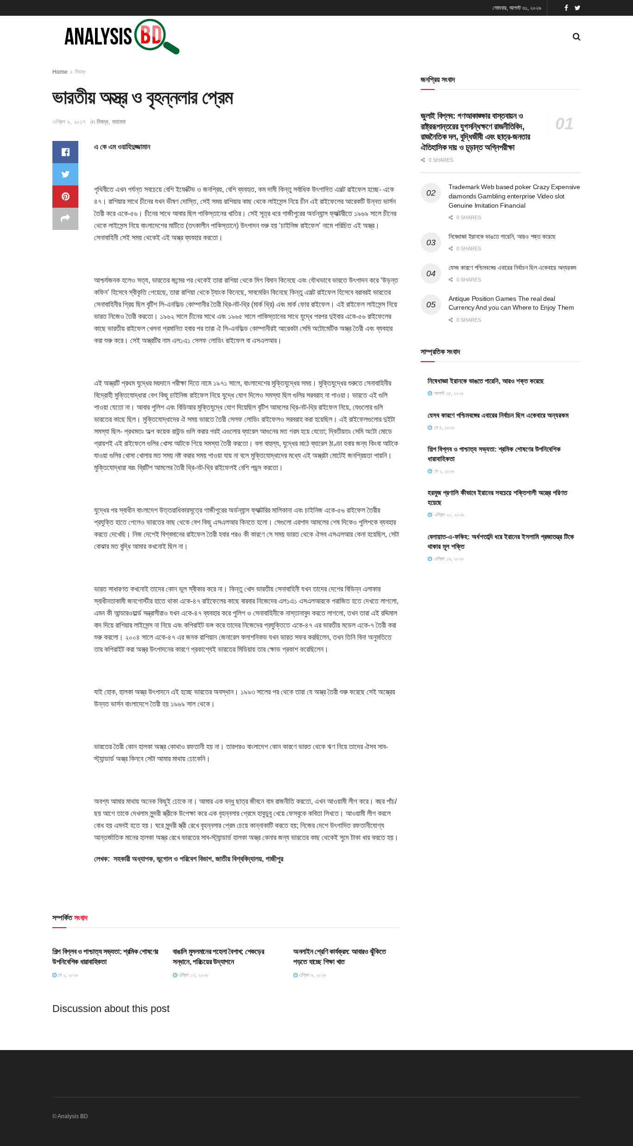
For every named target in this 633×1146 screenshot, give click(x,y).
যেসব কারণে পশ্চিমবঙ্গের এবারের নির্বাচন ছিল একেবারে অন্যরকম (512, 267)
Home (60, 72)
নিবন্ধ (80, 72)
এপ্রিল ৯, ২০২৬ (312, 975)
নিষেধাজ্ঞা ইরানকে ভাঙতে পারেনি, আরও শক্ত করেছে (502, 236)
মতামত (119, 121)
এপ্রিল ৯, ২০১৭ (69, 121)
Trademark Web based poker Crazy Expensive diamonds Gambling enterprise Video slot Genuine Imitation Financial (514, 196)
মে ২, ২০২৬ (67, 975)
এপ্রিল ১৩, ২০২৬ (192, 975)
